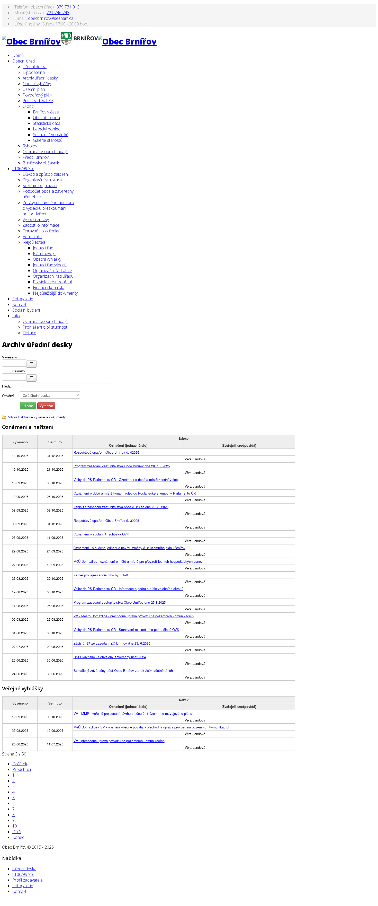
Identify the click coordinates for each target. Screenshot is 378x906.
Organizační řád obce (52, 270)
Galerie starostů (47, 140)
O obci (28, 106)
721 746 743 (58, 12)
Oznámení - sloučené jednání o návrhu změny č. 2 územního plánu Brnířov (129, 547)
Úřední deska (35, 66)
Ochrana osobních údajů (45, 151)
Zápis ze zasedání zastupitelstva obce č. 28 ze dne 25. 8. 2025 (121, 506)
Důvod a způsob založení (46, 174)
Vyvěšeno (9, 357)
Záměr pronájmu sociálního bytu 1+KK (102, 575)
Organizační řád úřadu (53, 276)
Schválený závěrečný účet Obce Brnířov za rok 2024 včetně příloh (123, 670)
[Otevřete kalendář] (31, 364)
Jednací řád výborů (50, 265)
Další (16, 831)
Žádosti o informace (41, 225)
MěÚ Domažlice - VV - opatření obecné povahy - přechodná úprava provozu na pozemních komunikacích (152, 727)
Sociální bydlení (26, 310)
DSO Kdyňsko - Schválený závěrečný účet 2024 (110, 656)
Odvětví (8, 395)
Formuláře (32, 236)
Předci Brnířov (36, 157)
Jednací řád (43, 248)
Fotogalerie (22, 299)
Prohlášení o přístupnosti (45, 327)
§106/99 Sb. (23, 168)
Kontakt (19, 304)
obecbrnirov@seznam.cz (50, 18)
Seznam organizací (40, 185)
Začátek (19, 764)
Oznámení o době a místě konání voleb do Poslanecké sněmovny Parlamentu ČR (135, 493)
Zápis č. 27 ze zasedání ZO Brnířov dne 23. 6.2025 (112, 643)
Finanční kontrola (48, 287)
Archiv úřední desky (40, 78)
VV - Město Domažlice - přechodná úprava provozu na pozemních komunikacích (134, 615)
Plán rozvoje (44, 253)
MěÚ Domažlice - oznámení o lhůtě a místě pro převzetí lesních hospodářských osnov (138, 561)
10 (14, 826)
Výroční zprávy (36, 219)
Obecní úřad (23, 61)
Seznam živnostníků (50, 134)
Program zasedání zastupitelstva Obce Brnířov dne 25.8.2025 (120, 602)
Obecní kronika (46, 117)
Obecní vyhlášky (37, 83)
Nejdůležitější (34, 242)
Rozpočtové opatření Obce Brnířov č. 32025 (106, 520)
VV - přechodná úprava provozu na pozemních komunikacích (119, 740)
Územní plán (34, 89)
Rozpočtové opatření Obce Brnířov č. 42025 (106, 452)
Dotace (29, 333)
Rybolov (30, 146)
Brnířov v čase (46, 112)
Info (16, 316)
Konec (18, 837)
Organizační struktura (42, 180)
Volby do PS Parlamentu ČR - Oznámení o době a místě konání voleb (126, 479)
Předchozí (21, 769)
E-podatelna (34, 72)
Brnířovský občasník (41, 163)
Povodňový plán (37, 95)
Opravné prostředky (41, 231)
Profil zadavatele (38, 100)
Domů (18, 55)
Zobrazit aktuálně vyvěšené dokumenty (36, 417)
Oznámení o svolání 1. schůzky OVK (101, 534)
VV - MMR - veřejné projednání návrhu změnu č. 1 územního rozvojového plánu (133, 713)
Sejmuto (18, 370)
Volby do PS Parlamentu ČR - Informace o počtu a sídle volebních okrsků (128, 588)
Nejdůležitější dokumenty (55, 293)
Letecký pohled (46, 129)
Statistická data (46, 123)
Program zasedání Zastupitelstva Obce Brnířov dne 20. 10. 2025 (122, 465)
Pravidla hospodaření (52, 282)
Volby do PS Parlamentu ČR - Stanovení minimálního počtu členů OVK (126, 629)
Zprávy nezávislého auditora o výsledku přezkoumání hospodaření (48, 208)
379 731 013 (68, 7)
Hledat (7, 386)
